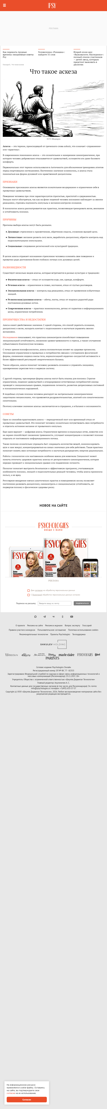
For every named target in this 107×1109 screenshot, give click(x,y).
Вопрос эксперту (72, 625)
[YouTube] (71, 617)
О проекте (20, 625)
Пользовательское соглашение (51, 630)
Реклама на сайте (35, 625)
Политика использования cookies (83, 630)
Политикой (37, 594)
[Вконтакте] (53, 617)
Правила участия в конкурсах (22, 630)
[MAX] (35, 617)
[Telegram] (44, 617)
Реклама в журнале (54, 625)
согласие (38, 590)
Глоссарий (6, 65)
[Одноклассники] (62, 617)
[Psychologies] (52, 5)
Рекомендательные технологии (33, 634)
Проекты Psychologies (60, 634)
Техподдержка (78, 634)
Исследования (10, 337)
